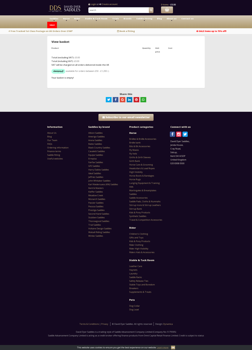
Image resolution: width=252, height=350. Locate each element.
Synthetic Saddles (137, 216)
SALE (52, 25)
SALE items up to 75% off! (212, 31)
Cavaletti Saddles (96, 151)
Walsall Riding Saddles (99, 232)
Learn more (162, 347)
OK (173, 347)
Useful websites (55, 158)
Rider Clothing (136, 244)
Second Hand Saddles (98, 213)
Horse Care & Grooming (141, 164)
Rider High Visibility (138, 248)
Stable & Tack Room (96, 19)
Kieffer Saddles (95, 191)
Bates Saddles (95, 143)
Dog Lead (134, 309)
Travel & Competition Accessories (145, 219)
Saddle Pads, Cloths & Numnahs (145, 201)
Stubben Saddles (96, 217)
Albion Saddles (95, 132)
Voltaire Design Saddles (100, 228)
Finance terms (54, 151)
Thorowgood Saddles (98, 221)
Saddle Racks (135, 277)
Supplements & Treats (140, 292)
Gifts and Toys (136, 237)
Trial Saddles (94, 224)
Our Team (52, 140)
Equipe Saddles (95, 155)
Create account (109, 4)
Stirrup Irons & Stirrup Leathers (145, 205)
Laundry (133, 273)
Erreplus (92, 158)
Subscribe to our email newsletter (127, 117)
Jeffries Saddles (95, 177)
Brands (128, 18)
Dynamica (168, 324)
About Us (51, 132)
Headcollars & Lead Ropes (142, 168)
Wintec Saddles (95, 235)
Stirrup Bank (135, 208)
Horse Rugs (135, 179)
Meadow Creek (95, 195)
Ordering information (58, 147)
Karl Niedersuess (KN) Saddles (103, 184)
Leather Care (135, 266)
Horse (66, 19)
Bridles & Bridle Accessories (142, 139)
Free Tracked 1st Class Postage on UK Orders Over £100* (42, 31)
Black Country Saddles (99, 147)
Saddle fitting (53, 155)
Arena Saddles (95, 140)
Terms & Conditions (89, 324)
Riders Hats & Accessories (141, 252)
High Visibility (136, 172)
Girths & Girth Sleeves (140, 157)
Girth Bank (134, 161)
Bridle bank (135, 142)
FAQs (49, 143)
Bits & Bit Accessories (139, 146)
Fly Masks (134, 150)
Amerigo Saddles (96, 136)
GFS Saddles (94, 166)
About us (172, 19)
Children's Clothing (138, 233)
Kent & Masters (96, 188)
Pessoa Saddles (95, 206)
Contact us (187, 18)
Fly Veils (133, 153)
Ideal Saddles (94, 173)
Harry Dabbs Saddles (98, 169)
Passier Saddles (96, 202)
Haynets (133, 269)
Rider (77, 19)
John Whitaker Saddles (99, 180)
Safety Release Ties (138, 280)
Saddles (54, 19)
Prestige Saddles (96, 210)
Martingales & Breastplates (142, 190)
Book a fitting (127, 31)
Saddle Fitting (144, 19)
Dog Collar (134, 305)
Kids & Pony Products (139, 212)
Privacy (104, 324)
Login (93, 4)
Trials (115, 19)
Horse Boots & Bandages (141, 175)
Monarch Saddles (96, 199)
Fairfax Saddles (95, 162)
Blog (159, 18)
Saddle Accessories (138, 197)
